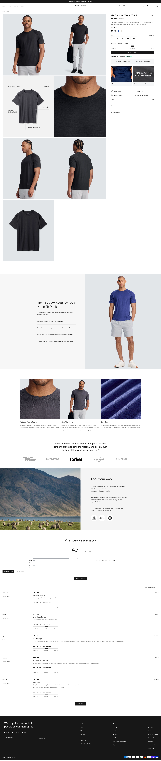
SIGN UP (42, 738)
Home (4, 11)
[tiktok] (87, 744)
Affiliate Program (117, 737)
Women (82, 730)
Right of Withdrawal (153, 734)
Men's (7, 11)
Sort (146, 587)
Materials (115, 727)
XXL (134, 38)
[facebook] (84, 744)
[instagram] (81, 744)
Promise (115, 730)
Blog (114, 744)
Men (81, 727)
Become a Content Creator (119, 741)
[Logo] (80, 6)
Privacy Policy (151, 748)
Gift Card (82, 734)
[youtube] (90, 744)
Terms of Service (152, 744)
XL (128, 38)
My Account (151, 737)
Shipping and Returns (153, 730)
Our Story (115, 734)
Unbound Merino (11, 757)
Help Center (151, 727)
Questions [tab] (21, 572)
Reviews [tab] (9, 572)
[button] (151, 6)
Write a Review (81, 579)
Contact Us (150, 741)
